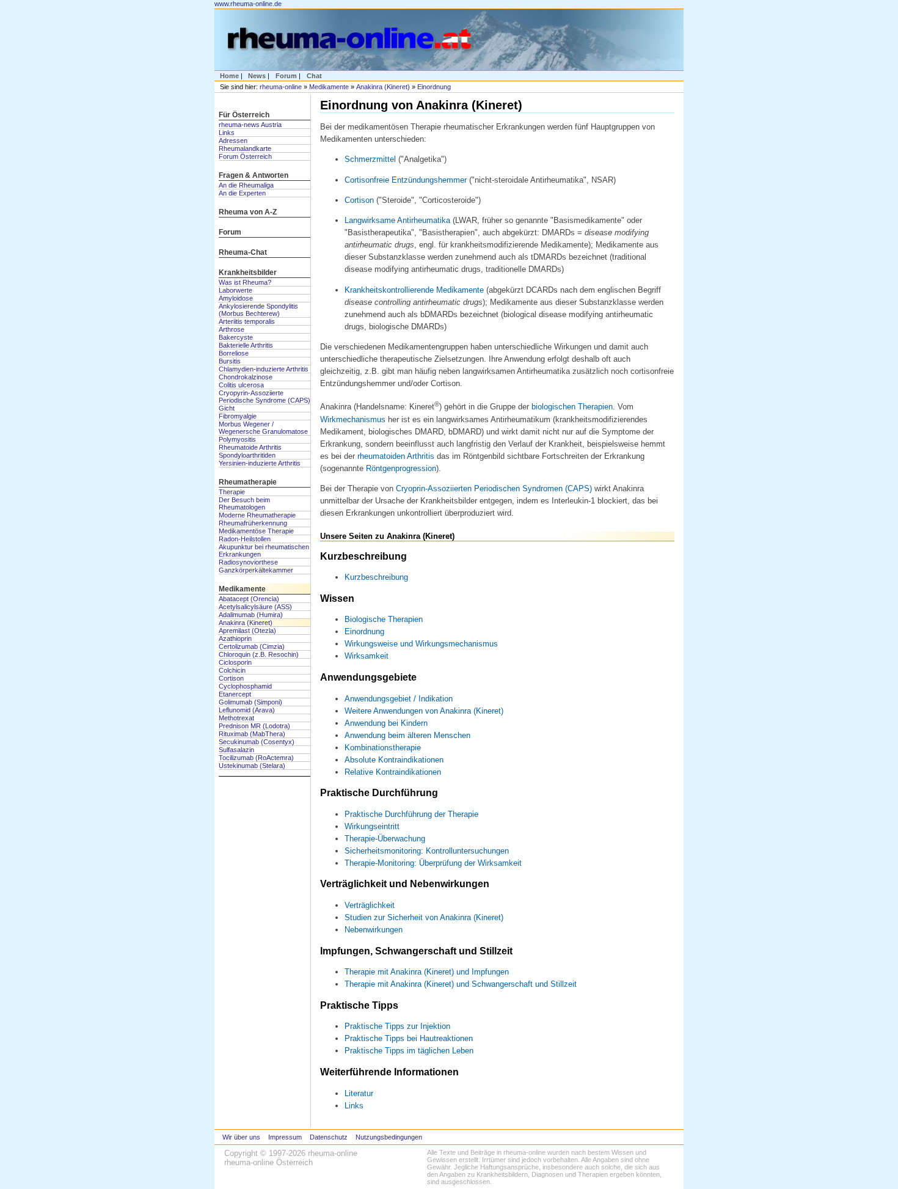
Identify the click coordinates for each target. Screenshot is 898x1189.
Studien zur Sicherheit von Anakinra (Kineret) (424, 917)
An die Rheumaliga (246, 185)
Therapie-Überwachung (385, 838)
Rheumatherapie (248, 482)
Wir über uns (241, 1137)
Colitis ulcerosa (241, 385)
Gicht (227, 408)
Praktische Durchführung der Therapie (411, 814)
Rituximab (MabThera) (252, 733)
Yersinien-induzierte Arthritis (260, 463)
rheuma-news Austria (250, 124)
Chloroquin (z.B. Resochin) (259, 654)
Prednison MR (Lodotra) (254, 726)
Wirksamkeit (367, 655)
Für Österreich (244, 115)
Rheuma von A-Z (248, 212)
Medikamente (329, 86)
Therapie (232, 492)
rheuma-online (281, 86)
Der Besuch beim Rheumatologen (244, 503)
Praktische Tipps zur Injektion (397, 1026)
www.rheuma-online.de (248, 3)
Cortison (231, 678)
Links (227, 132)
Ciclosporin (235, 662)
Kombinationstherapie (383, 747)
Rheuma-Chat (243, 252)
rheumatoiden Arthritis (395, 456)
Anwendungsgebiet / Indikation (399, 698)
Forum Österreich (245, 156)
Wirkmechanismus (352, 419)
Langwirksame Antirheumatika (399, 220)
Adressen (233, 140)
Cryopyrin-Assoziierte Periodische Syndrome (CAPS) (264, 396)
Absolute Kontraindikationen (394, 759)
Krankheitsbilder (248, 272)
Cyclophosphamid (245, 686)
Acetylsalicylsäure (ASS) (255, 606)
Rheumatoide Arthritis (250, 447)
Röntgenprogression (401, 468)
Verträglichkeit (370, 905)
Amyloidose (236, 298)
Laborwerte (235, 290)
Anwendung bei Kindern (386, 723)
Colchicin (232, 670)
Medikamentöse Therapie (256, 531)
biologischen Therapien (572, 407)
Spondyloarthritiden (247, 455)
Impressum (285, 1137)
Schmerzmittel (370, 159)
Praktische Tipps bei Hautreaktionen (409, 1038)
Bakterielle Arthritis (246, 345)
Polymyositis (237, 439)
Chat (314, 75)
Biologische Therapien (384, 619)
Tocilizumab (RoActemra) (256, 757)
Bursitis (230, 361)
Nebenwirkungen (374, 929)
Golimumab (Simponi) (250, 702)
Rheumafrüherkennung (253, 523)
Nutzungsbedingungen (389, 1137)
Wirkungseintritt (372, 826)
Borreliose (234, 353)
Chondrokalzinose (245, 377)
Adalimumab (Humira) (251, 614)
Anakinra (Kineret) (383, 86)
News (257, 75)
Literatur (359, 1093)
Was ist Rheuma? (245, 282)
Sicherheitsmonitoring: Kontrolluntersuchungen (427, 850)
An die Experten (242, 193)
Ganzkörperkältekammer (256, 570)
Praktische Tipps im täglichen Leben (409, 1050)
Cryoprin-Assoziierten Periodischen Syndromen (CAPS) (492, 488)
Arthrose (231, 329)
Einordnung (434, 86)
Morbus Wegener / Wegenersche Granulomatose (263, 427)
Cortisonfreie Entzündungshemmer (406, 180)
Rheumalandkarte (245, 148)
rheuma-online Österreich (268, 1162)
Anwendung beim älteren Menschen (407, 735)
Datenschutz (329, 1137)
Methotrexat (236, 718)
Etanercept (235, 694)
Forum (286, 75)
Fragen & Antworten (253, 175)
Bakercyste (236, 337)
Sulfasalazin (236, 749)
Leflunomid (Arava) (247, 710)
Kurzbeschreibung (376, 577)
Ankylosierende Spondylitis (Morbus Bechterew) (258, 309)
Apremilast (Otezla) (247, 630)
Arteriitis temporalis (247, 321)
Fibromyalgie (238, 416)
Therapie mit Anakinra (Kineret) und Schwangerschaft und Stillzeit (461, 984)
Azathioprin (235, 638)
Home (229, 75)
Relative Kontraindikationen (393, 772)
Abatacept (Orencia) (249, 598)
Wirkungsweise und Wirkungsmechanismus (421, 643)
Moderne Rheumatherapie (257, 515)
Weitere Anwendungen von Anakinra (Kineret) (424, 710)
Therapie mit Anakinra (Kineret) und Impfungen (427, 971)
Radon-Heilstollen (245, 539)
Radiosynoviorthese (248, 562)
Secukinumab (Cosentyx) (256, 741)
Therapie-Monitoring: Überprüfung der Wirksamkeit (433, 863)
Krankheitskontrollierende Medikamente (414, 290)
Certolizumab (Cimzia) (252, 646)
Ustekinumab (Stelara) (252, 765)
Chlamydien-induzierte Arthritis (263, 369)
